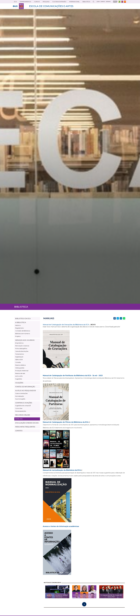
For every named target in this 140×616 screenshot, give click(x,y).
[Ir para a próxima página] (84, 604)
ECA (15, 2)
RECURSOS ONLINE (22, 415)
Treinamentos (19, 354)
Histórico (18, 325)
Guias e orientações (21, 393)
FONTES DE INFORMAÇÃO (25, 387)
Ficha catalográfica (21, 348)
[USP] (115, 1)
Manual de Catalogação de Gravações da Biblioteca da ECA (66, 325)
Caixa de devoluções (21, 351)
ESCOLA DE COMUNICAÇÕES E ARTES (51, 6)
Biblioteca (85, 2)
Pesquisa (45, 2)
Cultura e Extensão (58, 2)
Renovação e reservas (22, 345)
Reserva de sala (20, 373)
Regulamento (19, 328)
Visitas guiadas (19, 368)
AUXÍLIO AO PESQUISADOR (25, 390)
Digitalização (19, 357)
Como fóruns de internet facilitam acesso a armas (57, 596)
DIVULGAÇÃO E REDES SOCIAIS (27, 423)
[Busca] (93, 1)
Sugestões (18, 379)
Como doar (18, 408)
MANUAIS (19, 419)
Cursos (36, 2)
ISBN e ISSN (19, 359)
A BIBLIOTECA (20, 322)
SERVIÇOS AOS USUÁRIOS (24, 340)
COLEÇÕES (19, 383)
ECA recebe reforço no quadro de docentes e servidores (84, 596)
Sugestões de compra (22, 405)
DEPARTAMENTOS (24, 2)
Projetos (17, 336)
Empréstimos (19, 343)
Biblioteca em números (22, 333)
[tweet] (118, 318)
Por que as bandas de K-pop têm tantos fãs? (111, 596)
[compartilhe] (114, 318)
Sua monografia (20, 399)
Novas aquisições (20, 411)
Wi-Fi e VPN (18, 376)
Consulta (18, 362)
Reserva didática (20, 365)
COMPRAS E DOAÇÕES (23, 403)
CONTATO (18, 431)
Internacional (74, 2)
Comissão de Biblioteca (22, 331)
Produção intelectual (21, 370)
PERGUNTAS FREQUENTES (25, 427)
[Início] (18, 6)
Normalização (19, 396)
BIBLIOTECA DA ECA (23, 318)
